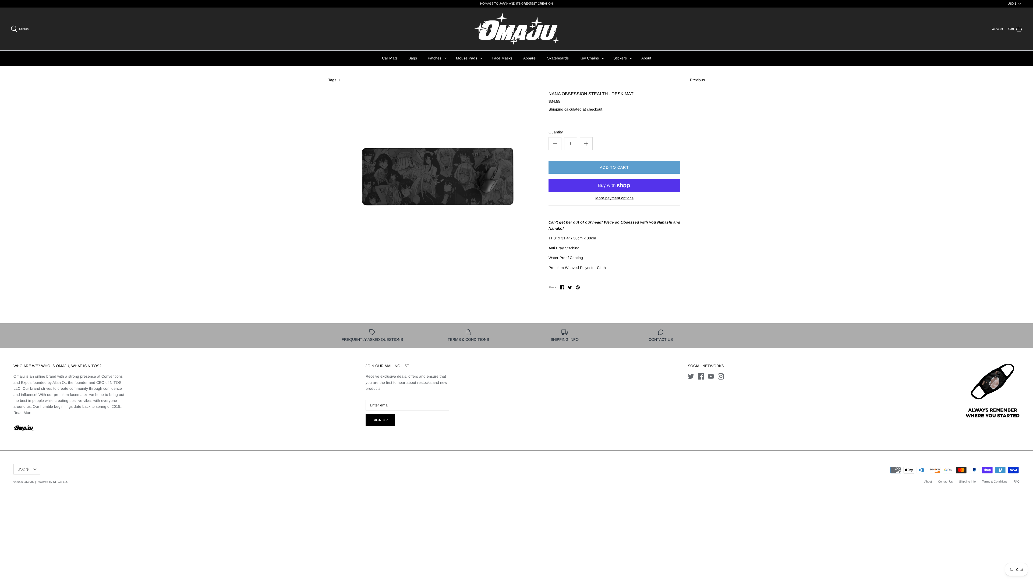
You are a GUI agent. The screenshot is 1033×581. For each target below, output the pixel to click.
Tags (334, 80)
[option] (437, 176)
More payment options (614, 198)
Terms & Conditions (994, 481)
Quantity (556, 132)
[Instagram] (721, 376)
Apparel (529, 58)
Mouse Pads (466, 58)
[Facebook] (701, 376)
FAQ (1017, 481)
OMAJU (29, 481)
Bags (412, 58)
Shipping (556, 109)
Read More (23, 412)
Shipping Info (967, 481)
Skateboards (558, 58)
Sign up (380, 420)
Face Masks (502, 58)
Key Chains (589, 58)
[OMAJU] (516, 29)
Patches (434, 58)
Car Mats (390, 58)
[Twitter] (691, 376)
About (646, 58)
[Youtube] (711, 376)
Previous (697, 80)
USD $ (1012, 3)
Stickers (620, 58)
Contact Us (945, 481)
